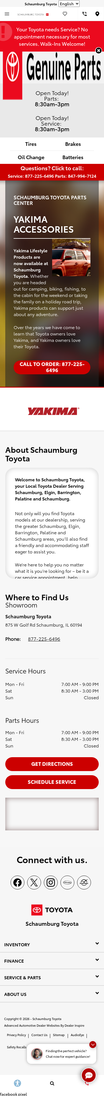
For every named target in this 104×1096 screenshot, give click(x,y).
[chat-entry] (88, 1075)
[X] (34, 882)
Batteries (72, 156)
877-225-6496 (44, 638)
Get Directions (52, 763)
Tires (31, 143)
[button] (98, 50)
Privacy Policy (16, 1035)
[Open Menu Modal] (7, 14)
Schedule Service (52, 781)
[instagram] (51, 882)
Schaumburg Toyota (46, 1018)
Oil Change (31, 156)
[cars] (67, 882)
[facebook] (17, 882)
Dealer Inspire (74, 1025)
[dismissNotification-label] (92, 1044)
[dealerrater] (84, 882)
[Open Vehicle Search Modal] (52, 1083)
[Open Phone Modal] (84, 14)
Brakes (73, 143)
